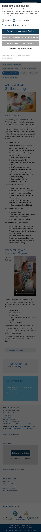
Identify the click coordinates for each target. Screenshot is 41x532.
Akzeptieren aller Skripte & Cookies (20, 31)
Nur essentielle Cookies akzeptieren (20, 43)
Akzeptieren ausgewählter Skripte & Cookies (20, 37)
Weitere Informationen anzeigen (20, 48)
